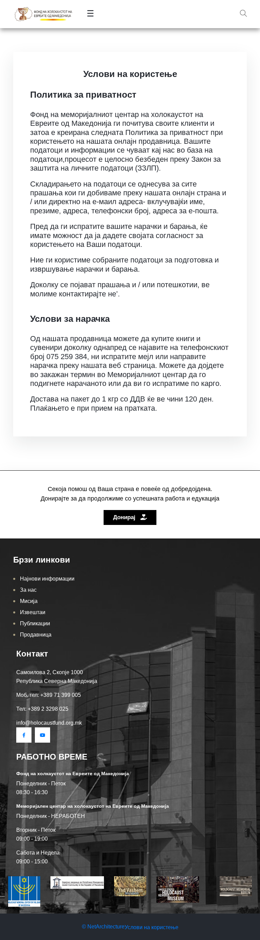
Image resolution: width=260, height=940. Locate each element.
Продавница (35, 635)
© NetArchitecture (103, 926)
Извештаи (32, 612)
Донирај (125, 517)
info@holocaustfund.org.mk (49, 723)
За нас (28, 590)
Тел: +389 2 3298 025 (42, 709)
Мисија (29, 601)
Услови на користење (151, 927)
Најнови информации (47, 579)
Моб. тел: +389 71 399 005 (48, 695)
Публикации (35, 623)
